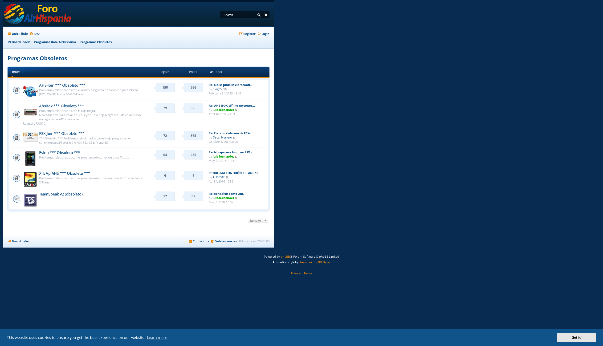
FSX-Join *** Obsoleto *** (62, 133)
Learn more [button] (157, 337)
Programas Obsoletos (37, 58)
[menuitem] (34, 33)
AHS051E (219, 177)
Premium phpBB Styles (314, 262)
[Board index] (38, 14)
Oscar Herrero (222, 137)
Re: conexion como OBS (226, 193)
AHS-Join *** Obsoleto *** (62, 85)
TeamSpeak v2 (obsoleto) (60, 194)
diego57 (218, 89)
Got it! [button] (577, 337)
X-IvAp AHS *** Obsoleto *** (64, 173)
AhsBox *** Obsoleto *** (61, 106)
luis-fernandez (223, 110)
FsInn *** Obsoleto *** (59, 152)
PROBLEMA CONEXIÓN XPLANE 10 (233, 173)
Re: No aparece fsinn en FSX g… (232, 152)
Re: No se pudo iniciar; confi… (231, 85)
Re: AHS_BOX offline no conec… (232, 105)
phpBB (285, 256)
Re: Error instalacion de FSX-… (231, 133)
